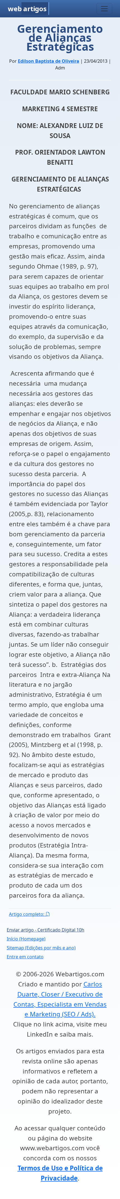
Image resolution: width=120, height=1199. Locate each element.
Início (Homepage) (26, 939)
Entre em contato (25, 957)
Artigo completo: (27, 914)
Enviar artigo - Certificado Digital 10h (45, 930)
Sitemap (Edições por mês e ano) (41, 948)
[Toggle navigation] (104, 8)
